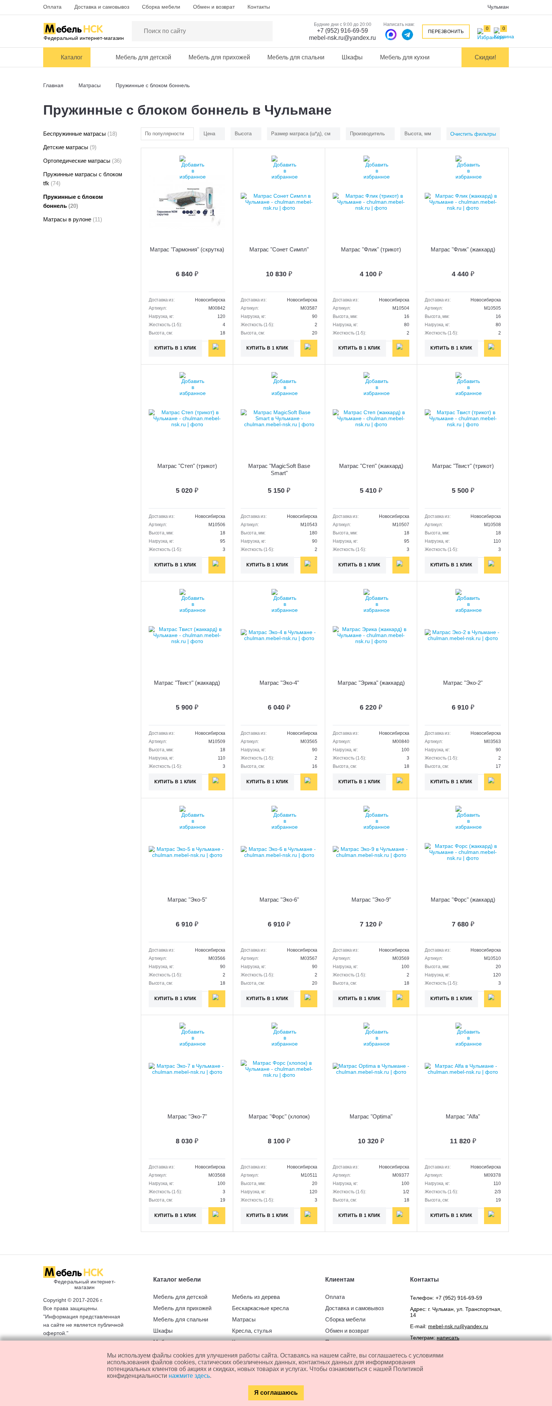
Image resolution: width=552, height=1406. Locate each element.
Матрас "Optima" (371, 1116)
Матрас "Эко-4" (279, 683)
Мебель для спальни (295, 57)
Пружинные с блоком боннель (73, 201)
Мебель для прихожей (219, 57)
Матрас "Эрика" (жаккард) (371, 683)
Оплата (52, 7)
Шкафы (352, 57)
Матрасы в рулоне (72, 219)
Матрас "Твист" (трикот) (463, 466)
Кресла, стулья (252, 1330)
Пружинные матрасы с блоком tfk (82, 178)
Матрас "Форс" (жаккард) (463, 899)
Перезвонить (446, 31)
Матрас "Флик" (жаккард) (463, 249)
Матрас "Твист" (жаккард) (187, 683)
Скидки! (485, 57)
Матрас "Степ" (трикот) (187, 466)
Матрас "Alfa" (463, 1116)
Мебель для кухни (405, 57)
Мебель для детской (143, 57)
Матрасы (244, 1319)
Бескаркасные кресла (260, 1308)
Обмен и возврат (214, 7)
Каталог (72, 57)
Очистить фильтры (473, 134)
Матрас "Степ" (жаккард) (371, 466)
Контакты (258, 7)
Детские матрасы (70, 147)
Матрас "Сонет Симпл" (279, 249)
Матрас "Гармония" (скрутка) (187, 249)
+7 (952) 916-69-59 (342, 30)
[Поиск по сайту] (263, 31)
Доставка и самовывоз (101, 7)
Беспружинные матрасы (80, 133)
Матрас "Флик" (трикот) (371, 249)
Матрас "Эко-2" (463, 683)
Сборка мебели (161, 7)
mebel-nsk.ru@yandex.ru (342, 38)
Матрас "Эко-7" (187, 1116)
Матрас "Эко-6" (279, 899)
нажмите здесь (189, 1376)
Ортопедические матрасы (82, 160)
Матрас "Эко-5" (187, 899)
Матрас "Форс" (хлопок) (279, 1116)
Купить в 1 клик (175, 348)
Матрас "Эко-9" (371, 899)
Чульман (498, 7)
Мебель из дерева (256, 1297)
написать (448, 1338)
